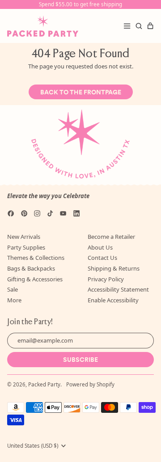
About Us (100, 247)
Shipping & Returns (114, 268)
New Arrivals (23, 237)
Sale (12, 289)
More (14, 300)
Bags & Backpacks (31, 268)
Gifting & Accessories (35, 279)
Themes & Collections (35, 258)
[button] (138, 26)
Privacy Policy (106, 279)
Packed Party (44, 384)
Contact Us (102, 258)
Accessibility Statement (118, 289)
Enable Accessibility (113, 300)
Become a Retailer (111, 237)
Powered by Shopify (90, 384)
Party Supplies (26, 247)
